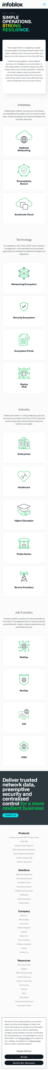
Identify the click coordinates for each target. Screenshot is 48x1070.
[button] (44, 4)
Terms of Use (35, 1041)
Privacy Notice (24, 1038)
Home (4, 13)
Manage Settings (24, 1051)
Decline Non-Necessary (24, 1063)
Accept (24, 1057)
